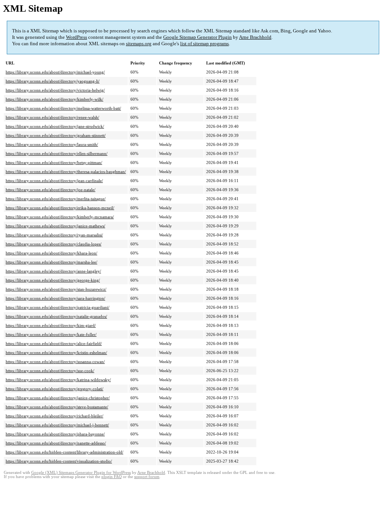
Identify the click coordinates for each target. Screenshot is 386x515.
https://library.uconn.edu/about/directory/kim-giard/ (51, 325)
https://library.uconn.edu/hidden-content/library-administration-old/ (64, 452)
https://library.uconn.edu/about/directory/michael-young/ (55, 72)
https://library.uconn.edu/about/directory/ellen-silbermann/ (56, 153)
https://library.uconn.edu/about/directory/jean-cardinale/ (54, 180)
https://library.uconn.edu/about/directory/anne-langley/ (53, 271)
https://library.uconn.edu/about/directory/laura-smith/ (52, 144)
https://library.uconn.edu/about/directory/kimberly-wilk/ (54, 99)
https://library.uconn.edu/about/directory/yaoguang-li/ (53, 81)
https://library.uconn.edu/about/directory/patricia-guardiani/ (57, 307)
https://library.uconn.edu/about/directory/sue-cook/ (50, 370)
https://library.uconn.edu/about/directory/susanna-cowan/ (55, 361)
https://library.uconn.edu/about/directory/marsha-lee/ (51, 262)
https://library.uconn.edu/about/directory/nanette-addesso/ (56, 443)
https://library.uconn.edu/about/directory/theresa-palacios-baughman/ (66, 171)
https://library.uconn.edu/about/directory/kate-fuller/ (51, 334)
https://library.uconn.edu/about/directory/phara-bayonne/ (55, 434)
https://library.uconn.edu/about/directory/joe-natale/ (50, 189)
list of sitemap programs (204, 43)
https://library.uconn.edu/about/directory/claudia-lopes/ (53, 244)
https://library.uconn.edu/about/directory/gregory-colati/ (54, 388)
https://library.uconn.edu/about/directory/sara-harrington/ (55, 298)
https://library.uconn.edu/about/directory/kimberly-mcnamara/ (60, 217)
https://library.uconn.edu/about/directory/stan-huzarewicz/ (56, 289)
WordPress (76, 37)
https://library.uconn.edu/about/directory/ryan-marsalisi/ (54, 235)
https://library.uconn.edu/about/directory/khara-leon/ (51, 253)
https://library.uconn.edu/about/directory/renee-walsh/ (52, 117)
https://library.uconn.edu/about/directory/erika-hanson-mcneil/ (60, 207)
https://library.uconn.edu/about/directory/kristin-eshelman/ (56, 352)
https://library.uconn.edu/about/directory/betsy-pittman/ (54, 162)
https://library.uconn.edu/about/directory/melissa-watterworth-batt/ (63, 108)
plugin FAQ (111, 477)
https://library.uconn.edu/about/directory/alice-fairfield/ (54, 343)
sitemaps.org (139, 43)
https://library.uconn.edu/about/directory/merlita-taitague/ (56, 198)
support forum (146, 477)
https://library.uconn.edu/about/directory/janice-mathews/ (55, 226)
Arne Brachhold (255, 37)
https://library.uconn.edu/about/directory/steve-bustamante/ (57, 407)
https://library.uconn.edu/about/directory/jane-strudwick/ (55, 126)
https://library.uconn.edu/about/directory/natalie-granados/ (56, 316)
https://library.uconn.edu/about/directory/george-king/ (53, 280)
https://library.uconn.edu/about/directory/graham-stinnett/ (56, 135)
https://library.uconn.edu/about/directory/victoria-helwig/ (55, 90)
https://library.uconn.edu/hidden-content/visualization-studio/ (59, 461)
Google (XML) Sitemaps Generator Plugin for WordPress (81, 473)
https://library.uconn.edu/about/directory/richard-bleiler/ (54, 416)
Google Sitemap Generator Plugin (197, 37)
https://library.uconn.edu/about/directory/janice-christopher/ (58, 397)
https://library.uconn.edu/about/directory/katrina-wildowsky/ (58, 379)
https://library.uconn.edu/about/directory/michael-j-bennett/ (57, 425)
